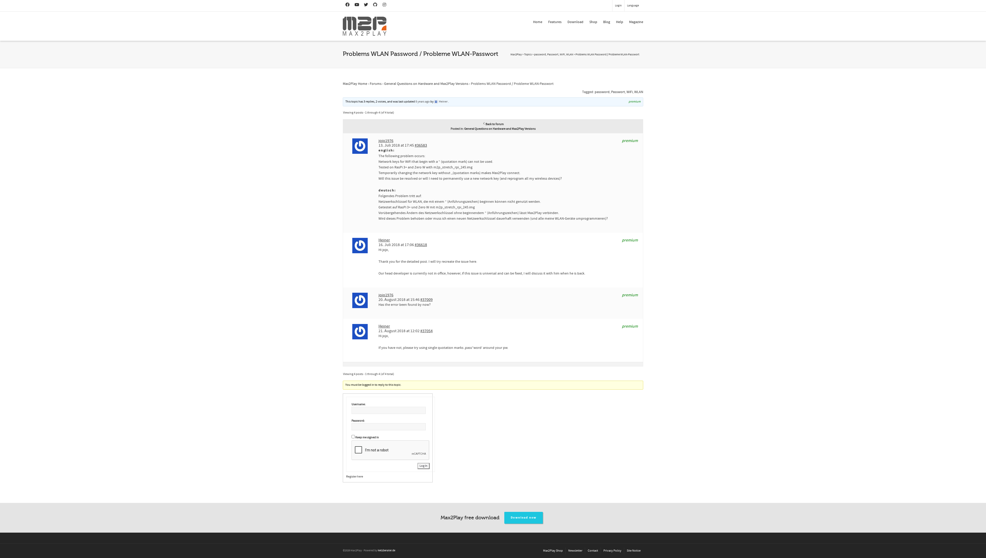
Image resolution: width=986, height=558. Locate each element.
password (602, 92)
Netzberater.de (386, 550)
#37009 (426, 299)
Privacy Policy (612, 551)
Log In (424, 466)
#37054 (426, 330)
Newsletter (575, 551)
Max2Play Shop (553, 551)
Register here (354, 477)
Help (619, 22)
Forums (376, 84)
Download (575, 22)
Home (537, 22)
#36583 (421, 145)
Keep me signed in (367, 437)
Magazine (636, 22)
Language (633, 5)
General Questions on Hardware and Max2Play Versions (426, 84)
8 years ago (422, 102)
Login (618, 5)
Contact (593, 551)
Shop (593, 22)
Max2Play (516, 54)
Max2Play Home (355, 84)
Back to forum (495, 124)
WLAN (638, 92)
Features (555, 22)
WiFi (630, 92)
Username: (359, 404)
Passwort (618, 92)
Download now (524, 517)
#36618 (421, 244)
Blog (606, 22)
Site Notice (634, 551)
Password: (358, 421)
